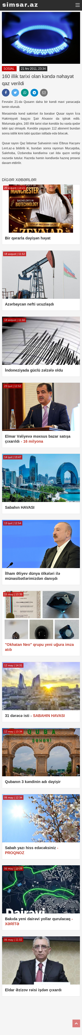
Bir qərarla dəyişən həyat (28, 238)
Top (76, 1023)
